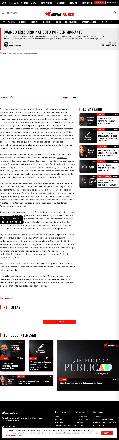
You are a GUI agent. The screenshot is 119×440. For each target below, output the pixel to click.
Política (11, 22)
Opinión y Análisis (89, 22)
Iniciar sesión (111, 3)
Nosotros (58, 419)
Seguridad (47, 22)
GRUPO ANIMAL (31, 3)
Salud (58, 22)
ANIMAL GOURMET (87, 3)
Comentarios (59, 321)
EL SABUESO (61, 3)
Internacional (71, 22)
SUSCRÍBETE (99, 3)
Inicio (57, 416)
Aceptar (107, 433)
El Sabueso (79, 422)
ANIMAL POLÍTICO (46, 3)
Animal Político (81, 416)
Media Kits (10, 427)
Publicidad (97, 416)
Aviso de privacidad (62, 425)
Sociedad (34, 22)
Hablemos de (106, 22)
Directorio (59, 422)
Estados (22, 22)
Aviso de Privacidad (14, 435)
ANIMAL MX (73, 3)
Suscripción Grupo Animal (103, 419)
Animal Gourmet (81, 419)
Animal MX (79, 425)
